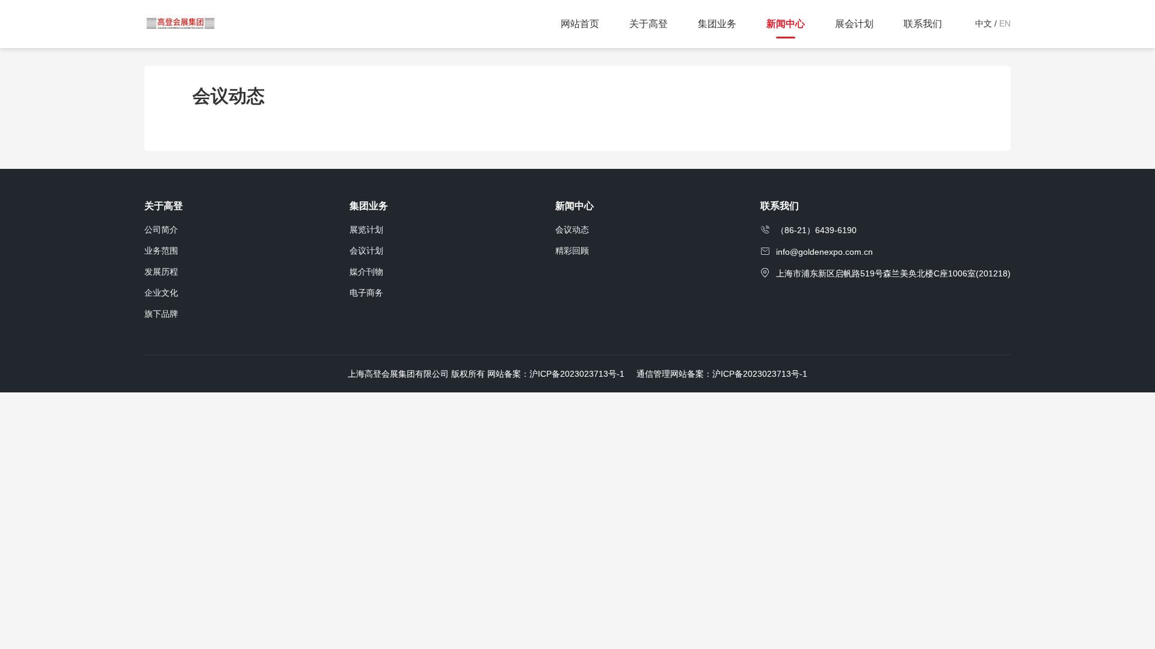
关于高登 (163, 206)
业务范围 (161, 250)
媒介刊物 (366, 271)
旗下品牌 (161, 313)
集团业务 (369, 206)
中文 (983, 23)
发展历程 (161, 271)
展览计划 (366, 229)
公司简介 (161, 229)
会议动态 (572, 229)
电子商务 (366, 292)
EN (1005, 23)
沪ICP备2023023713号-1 (759, 374)
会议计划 (366, 250)
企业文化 (161, 292)
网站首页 (580, 24)
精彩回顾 (572, 250)
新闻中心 (574, 206)
